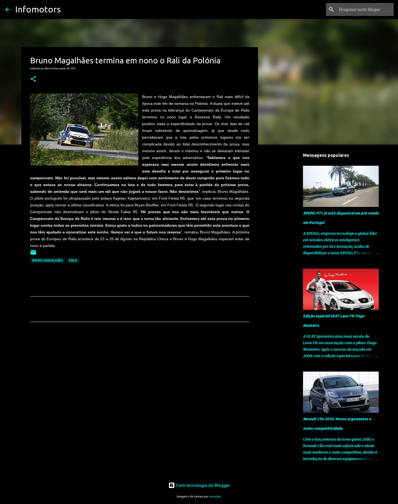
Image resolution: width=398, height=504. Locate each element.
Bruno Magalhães (47, 260)
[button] (33, 79)
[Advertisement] (139, 377)
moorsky (215, 496)
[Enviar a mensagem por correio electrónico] (33, 254)
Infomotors (38, 9)
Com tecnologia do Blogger (202, 485)
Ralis (73, 260)
